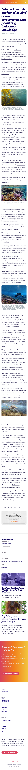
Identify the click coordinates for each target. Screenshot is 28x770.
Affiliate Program (5, 720)
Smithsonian (17, 50)
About (2, 689)
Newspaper (4, 711)
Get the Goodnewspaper (9, 752)
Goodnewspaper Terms (7, 693)
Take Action (4, 707)
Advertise (3, 728)
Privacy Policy (5, 691)
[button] (25, 2)
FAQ (2, 730)
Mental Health (5, 700)
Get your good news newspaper (10, 673)
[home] (11, 2)
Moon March (16, 766)
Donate (3, 709)
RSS (2, 731)
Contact (3, 726)
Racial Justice (5, 701)
